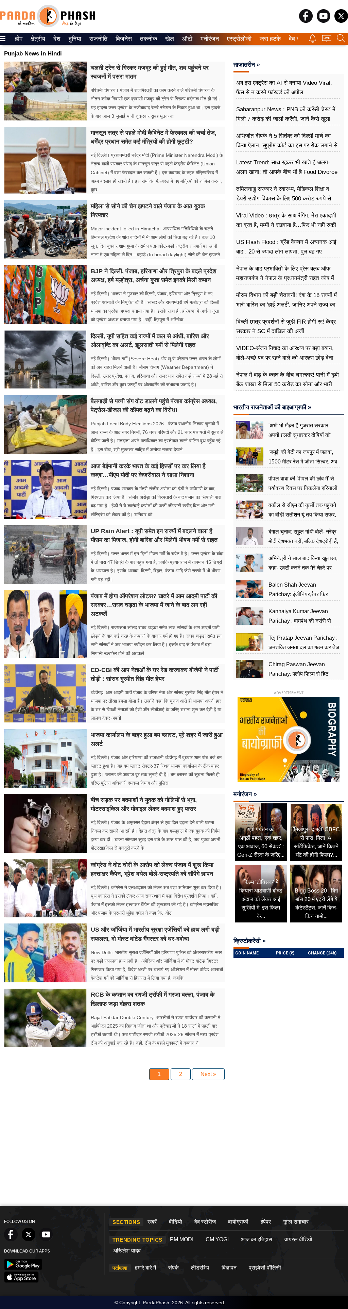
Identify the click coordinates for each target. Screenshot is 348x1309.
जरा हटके (269, 38)
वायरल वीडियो (298, 1239)
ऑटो (186, 38)
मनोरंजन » (245, 794)
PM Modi (181, 1239)
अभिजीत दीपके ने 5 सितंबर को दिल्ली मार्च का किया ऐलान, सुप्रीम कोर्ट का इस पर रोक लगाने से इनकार (286, 145)
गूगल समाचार (296, 1222)
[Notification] (313, 41)
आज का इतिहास (256, 1239)
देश (56, 38)
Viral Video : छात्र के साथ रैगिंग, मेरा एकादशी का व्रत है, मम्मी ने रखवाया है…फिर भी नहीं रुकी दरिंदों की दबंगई (286, 225)
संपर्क (173, 1268)
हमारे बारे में (145, 1268)
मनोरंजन (209, 38)
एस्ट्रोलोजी (237, 38)
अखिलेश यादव (127, 1251)
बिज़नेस (123, 38)
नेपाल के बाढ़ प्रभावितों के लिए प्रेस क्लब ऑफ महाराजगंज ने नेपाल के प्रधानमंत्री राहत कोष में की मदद (285, 278)
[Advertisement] (174, 1151)
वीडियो (175, 1222)
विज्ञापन (229, 1268)
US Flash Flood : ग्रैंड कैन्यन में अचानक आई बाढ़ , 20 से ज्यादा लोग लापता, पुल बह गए (286, 247)
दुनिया (74, 38)
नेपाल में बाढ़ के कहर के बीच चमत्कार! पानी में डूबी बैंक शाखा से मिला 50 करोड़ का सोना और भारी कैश (287, 384)
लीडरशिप (200, 1268)
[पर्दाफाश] (47, 26)
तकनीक (147, 38)
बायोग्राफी (238, 1222)
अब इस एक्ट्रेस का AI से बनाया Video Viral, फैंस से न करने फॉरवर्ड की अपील (284, 88)
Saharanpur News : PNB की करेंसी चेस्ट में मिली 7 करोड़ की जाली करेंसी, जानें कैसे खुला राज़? (285, 119)
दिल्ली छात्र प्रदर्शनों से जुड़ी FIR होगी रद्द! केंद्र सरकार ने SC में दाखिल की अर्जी (286, 326)
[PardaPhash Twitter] (341, 21)
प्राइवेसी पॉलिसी (265, 1268)
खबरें (152, 1222)
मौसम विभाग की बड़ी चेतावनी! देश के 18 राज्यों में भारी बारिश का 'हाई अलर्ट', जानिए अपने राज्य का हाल (286, 304)
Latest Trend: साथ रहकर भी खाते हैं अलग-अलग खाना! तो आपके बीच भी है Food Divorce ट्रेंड (286, 172)
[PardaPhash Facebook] (306, 21)
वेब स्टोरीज (205, 1222)
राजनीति (97, 38)
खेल (169, 38)
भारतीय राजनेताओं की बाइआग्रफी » (272, 407)
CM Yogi (217, 1239)
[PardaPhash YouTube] (323, 21)
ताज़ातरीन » (246, 64)
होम (18, 38)
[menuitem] (18, 39)
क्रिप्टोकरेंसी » (249, 940)
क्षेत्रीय (37, 38)
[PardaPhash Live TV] (326, 40)
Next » (208, 1074)
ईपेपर (266, 1222)
